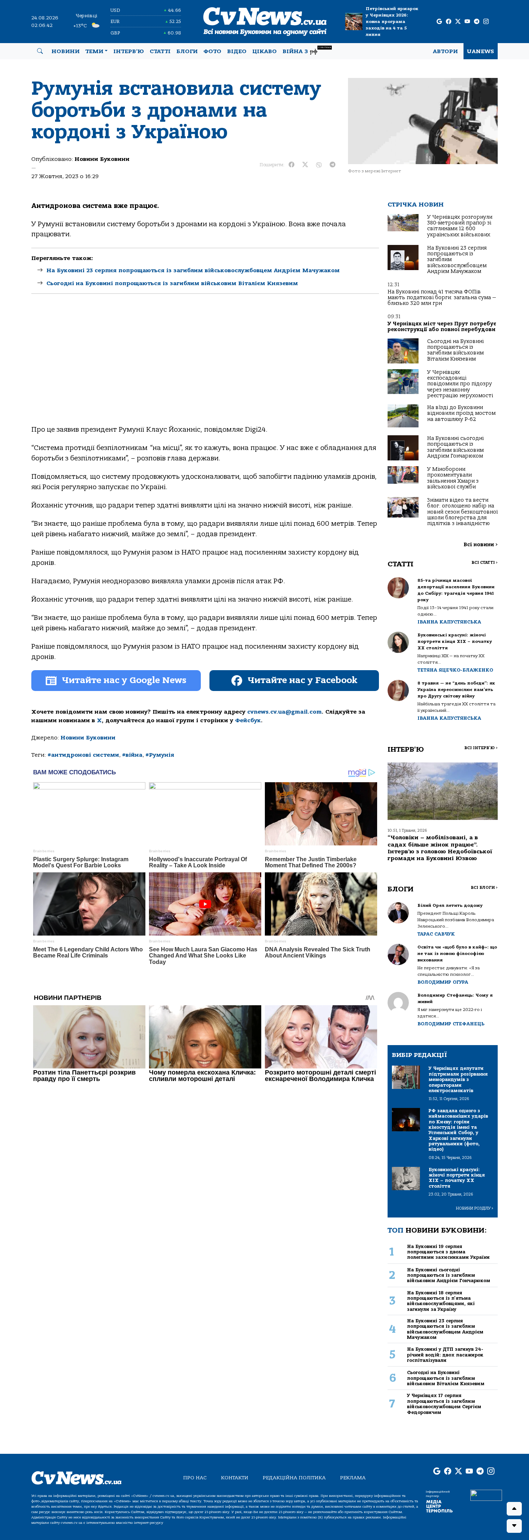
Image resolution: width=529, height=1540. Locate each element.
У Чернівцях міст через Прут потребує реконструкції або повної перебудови (442, 327)
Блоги (187, 51)
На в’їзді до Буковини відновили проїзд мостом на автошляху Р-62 (461, 413)
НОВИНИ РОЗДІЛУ (474, 1208)
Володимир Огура (442, 982)
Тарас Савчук (436, 934)
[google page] (439, 22)
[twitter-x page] (458, 22)
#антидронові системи (83, 755)
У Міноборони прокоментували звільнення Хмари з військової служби (453, 478)
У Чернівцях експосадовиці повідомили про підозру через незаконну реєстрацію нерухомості (460, 384)
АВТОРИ (445, 51)
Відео (237, 51)
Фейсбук (248, 720)
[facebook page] (448, 22)
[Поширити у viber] (318, 165)
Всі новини (481, 545)
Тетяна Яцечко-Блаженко (455, 670)
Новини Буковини (102, 159)
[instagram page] (486, 22)
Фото (212, 51)
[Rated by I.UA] (486, 1495)
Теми (94, 51)
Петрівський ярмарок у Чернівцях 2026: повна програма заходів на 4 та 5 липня (392, 21)
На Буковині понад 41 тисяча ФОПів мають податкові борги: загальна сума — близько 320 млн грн (442, 298)
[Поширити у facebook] (291, 165)
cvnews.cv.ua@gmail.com (284, 712)
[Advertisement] (205, 365)
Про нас (195, 1478)
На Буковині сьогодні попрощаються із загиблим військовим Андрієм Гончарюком (455, 447)
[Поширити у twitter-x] (305, 165)
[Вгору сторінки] (514, 1509)
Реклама (353, 1478)
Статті (160, 51)
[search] (40, 51)
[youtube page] (467, 22)
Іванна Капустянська (449, 622)
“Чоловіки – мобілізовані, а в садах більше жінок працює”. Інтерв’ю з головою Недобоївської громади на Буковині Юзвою (440, 848)
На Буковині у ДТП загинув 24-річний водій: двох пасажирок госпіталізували (445, 1354)
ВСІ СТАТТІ (484, 562)
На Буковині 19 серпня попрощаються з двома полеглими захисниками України (448, 1252)
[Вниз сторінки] (514, 1526)
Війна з (306, 50)
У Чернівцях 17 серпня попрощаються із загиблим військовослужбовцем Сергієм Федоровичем (444, 1404)
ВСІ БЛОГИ (484, 887)
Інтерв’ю (128, 51)
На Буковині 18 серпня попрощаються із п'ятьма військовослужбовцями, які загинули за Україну (441, 1301)
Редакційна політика (294, 1478)
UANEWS (480, 51)
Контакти (234, 1478)
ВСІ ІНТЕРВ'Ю (481, 748)
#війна (132, 755)
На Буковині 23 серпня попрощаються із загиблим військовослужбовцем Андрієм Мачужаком (193, 270)
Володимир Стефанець (450, 1023)
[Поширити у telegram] (332, 165)
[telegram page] (476, 22)
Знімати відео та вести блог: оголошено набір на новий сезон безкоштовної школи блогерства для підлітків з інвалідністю (462, 512)
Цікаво (264, 51)
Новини (65, 51)
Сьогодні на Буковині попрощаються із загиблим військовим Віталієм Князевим (172, 283)
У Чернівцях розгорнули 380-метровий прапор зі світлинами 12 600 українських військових (459, 226)
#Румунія (159, 755)
